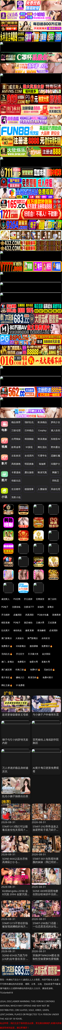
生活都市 (15, 489)
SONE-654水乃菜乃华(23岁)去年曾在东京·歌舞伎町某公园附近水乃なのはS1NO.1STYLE (15, 960)
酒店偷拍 (28, 622)
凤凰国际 (29, 614)
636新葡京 (21, 646)
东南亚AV (55, 438)
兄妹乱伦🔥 (49, 669)
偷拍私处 (17, 630)
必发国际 (53, 630)
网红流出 (42, 447)
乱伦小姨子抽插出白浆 (15, 796)
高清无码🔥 (33, 677)
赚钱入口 (20, 677)
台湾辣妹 (15, 438)
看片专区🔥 (6, 677)
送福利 (41, 606)
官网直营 (40, 599)
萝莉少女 (55, 422)
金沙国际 (46, 653)
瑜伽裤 (42, 463)
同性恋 (55, 480)
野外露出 (55, 447)
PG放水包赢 (43, 614)
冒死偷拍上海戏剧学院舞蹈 (46, 741)
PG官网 (16, 599)
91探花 (29, 447)
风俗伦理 (55, 489)
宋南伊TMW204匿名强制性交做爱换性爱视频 (46, 957)
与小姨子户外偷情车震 (46, 714)
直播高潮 (56, 614)
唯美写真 (42, 472)
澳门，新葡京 (7, 661)
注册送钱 (16, 606)
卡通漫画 (15, 472)
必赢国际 (17, 614)
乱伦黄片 (5, 630)
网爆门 (55, 472)
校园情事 (29, 489)
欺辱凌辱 (15, 447)
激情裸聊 (34, 646)
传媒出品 (15, 480)
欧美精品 (42, 422)
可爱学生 (42, 455)
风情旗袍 (15, 463)
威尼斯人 (5, 599)
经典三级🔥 (21, 669)
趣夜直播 (29, 630)
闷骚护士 (55, 463)
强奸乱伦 (29, 422)
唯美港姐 (42, 438)
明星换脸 (29, 463)
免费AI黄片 (48, 677)
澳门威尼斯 (6, 669)
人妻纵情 (42, 489)
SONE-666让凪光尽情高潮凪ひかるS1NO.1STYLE (15, 862)
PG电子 (4, 606)
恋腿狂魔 (55, 455)
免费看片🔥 (6, 646)
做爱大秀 (34, 661)
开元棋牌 (28, 599)
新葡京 (51, 606)
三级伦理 (15, 430)
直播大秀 (46, 661)
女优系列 (29, 455)
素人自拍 (55, 430)
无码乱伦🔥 (6, 653)
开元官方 (20, 653)
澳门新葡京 (6, 638)
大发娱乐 (20, 638)
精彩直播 (5, 622)
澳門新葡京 (32, 638)
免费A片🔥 (35, 669)
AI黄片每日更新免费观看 (46, 769)
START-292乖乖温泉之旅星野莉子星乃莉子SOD (46, 830)
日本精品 (29, 430)
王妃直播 (52, 622)
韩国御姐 (29, 438)
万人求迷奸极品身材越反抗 (15, 769)
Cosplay (42, 430)
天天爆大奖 (33, 653)
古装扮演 (15, 455)
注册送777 (29, 606)
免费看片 (22, 661)
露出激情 (29, 472)
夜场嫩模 (41, 630)
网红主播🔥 (6, 685)
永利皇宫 (46, 638)
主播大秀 (40, 622)
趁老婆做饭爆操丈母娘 (15, 714)
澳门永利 (52, 599)
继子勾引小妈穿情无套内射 (15, 741)
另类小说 (15, 497)
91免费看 (20, 685)
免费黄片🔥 (47, 646)
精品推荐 (15, 422)
